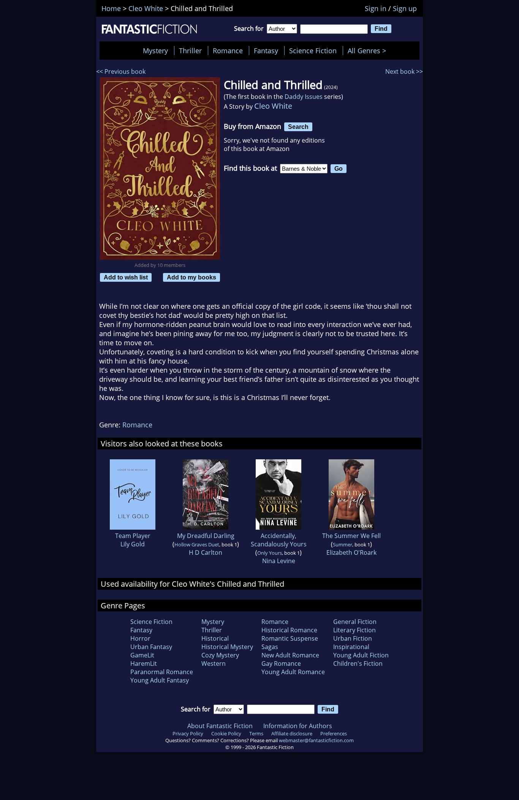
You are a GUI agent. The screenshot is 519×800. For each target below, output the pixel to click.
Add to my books (191, 277)
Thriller (190, 50)
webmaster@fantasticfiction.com (316, 740)
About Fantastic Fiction (220, 726)
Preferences (333, 733)
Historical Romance (289, 630)
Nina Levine (278, 561)
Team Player (132, 536)
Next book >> (404, 71)
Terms (256, 733)
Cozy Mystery (220, 655)
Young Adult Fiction (361, 655)
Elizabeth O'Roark (351, 552)
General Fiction (355, 621)
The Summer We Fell (351, 536)
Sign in (375, 8)
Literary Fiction (354, 630)
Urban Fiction (352, 638)
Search (298, 126)
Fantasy (266, 50)
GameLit (142, 655)
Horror (140, 638)
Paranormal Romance (161, 672)
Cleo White (273, 106)
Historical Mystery (227, 647)
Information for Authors (297, 726)
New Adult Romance (290, 655)
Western (213, 663)
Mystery (155, 50)
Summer (342, 544)
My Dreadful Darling (205, 536)
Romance (228, 50)
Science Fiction (313, 50)
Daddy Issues (304, 96)
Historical (215, 638)
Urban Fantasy (151, 647)
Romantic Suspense (289, 638)
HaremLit (143, 663)
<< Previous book (121, 71)
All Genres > (369, 50)
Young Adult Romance (293, 672)
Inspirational (351, 647)
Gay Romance (281, 663)
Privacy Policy (187, 733)
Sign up (405, 8)
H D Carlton (205, 552)
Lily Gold (132, 544)
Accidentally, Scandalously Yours (279, 540)
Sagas (269, 647)
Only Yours (269, 552)
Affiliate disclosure (291, 733)
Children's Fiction (358, 663)
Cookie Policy (226, 733)
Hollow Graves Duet (196, 544)
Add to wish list (126, 277)
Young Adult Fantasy (159, 680)
